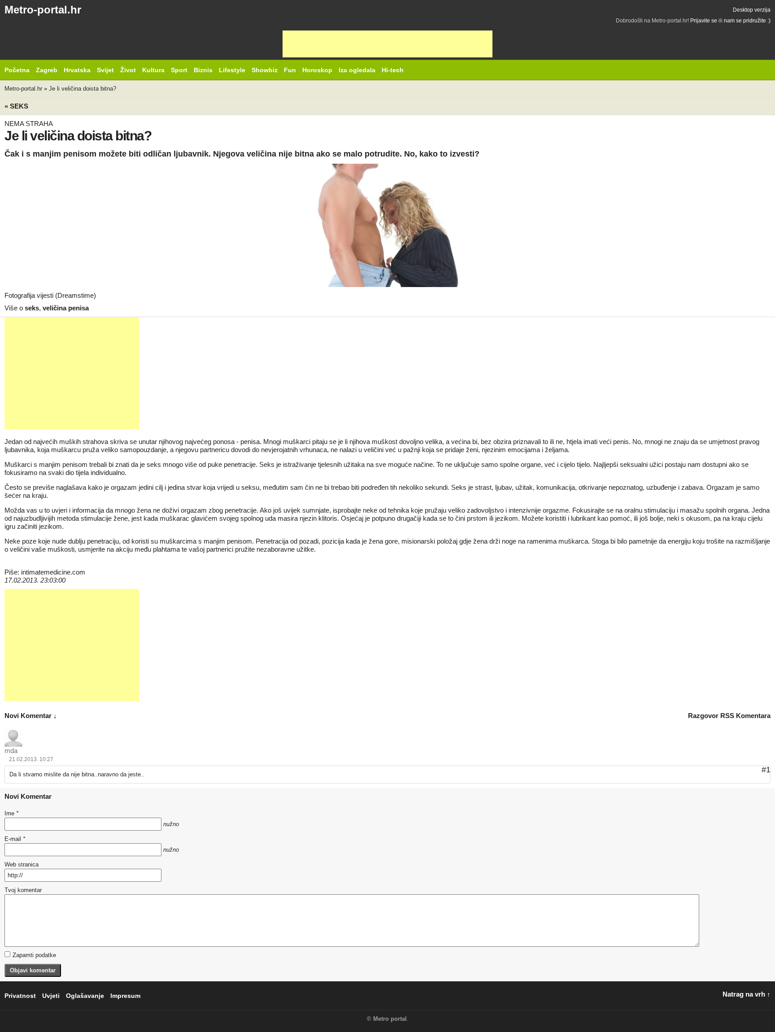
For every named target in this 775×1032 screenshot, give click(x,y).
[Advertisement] (387, 43)
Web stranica (21, 864)
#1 (766, 770)
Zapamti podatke (34, 955)
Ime (11, 813)
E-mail (14, 839)
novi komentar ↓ (30, 715)
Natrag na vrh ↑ (747, 994)
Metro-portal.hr (42, 10)
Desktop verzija (752, 10)
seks (32, 308)
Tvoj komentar (23, 890)
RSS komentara (745, 715)
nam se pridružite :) (747, 20)
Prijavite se (703, 20)
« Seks (16, 106)
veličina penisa (66, 308)
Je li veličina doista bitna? (82, 88)
